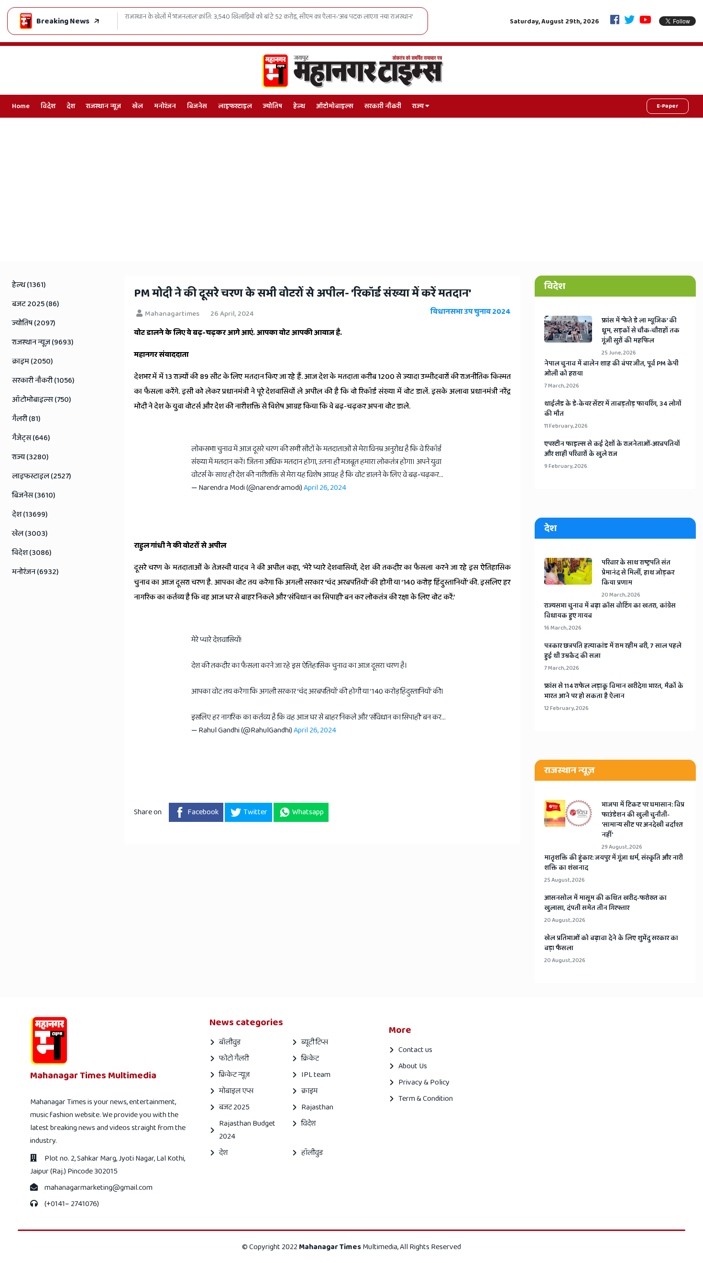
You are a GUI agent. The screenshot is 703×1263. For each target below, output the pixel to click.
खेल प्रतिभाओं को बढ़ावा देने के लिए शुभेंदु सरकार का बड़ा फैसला (611, 943)
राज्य (418, 106)
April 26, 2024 (325, 488)
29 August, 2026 (622, 847)
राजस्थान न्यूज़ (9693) (43, 342)
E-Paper (668, 106)
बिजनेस (197, 106)
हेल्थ (299, 106)
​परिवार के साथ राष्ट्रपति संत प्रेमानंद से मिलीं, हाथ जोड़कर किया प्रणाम (638, 573)
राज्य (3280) (30, 457)
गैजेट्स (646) (31, 438)
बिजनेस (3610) (33, 495)
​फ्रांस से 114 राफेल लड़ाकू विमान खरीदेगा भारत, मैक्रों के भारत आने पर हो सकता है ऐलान (613, 691)
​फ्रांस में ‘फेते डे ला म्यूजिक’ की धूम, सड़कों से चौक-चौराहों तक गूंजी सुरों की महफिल (641, 331)
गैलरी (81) (26, 419)
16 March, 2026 (563, 628)
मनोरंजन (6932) (35, 572)
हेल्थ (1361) (29, 285)
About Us (412, 1066)
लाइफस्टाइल (235, 106)
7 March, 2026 (561, 386)
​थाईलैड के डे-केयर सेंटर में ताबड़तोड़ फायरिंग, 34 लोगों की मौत (612, 409)
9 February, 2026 (565, 466)
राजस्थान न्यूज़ (103, 106)
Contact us (415, 1050)
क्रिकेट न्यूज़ (234, 1075)
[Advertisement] (351, 189)
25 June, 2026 (619, 353)
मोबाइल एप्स (236, 1091)
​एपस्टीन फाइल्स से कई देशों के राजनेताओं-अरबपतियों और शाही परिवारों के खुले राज (612, 449)
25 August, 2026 (564, 880)
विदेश (48, 106)
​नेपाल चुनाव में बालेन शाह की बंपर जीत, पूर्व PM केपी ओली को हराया (611, 369)
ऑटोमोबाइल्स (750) (41, 400)
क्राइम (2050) (32, 361)
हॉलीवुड (312, 1153)
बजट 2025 (234, 1107)
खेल (137, 106)
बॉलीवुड (230, 1042)
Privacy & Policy (424, 1082)
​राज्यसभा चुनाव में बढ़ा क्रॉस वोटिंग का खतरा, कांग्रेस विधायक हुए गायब (610, 611)
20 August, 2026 (564, 920)
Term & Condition (425, 1099)
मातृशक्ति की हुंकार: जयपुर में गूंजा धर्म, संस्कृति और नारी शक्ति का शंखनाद (613, 863)
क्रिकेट (310, 1058)
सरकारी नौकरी (382, 106)
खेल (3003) (30, 534)
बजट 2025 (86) (35, 304)
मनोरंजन (165, 106)
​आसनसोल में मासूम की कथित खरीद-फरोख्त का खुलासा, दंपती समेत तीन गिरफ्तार (605, 903)
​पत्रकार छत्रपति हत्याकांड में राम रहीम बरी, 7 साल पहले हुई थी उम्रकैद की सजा (612, 651)
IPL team (315, 1075)
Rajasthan (317, 1107)
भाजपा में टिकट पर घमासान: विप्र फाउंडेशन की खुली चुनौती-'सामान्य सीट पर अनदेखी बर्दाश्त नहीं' (643, 820)
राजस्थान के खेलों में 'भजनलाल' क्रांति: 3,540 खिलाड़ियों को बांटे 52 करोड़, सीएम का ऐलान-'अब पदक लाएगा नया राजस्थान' (269, 17)
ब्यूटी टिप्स (314, 1042)
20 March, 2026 (621, 595)
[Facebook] (614, 20)
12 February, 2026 (566, 708)
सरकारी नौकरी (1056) (43, 381)
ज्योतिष (272, 106)
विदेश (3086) (32, 553)
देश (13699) (30, 515)
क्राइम (309, 1091)
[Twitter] (629, 20)
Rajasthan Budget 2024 (247, 1130)
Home (21, 106)
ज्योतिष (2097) (33, 323)
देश (70, 106)
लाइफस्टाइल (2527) (41, 476)
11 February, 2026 (566, 426)
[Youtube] (645, 20)
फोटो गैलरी (234, 1058)
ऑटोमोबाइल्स (334, 106)
